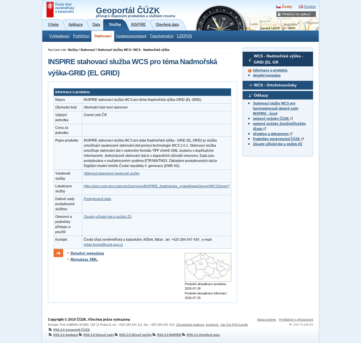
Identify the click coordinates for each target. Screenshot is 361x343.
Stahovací (102, 36)
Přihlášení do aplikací (296, 14)
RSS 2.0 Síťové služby (135, 335)
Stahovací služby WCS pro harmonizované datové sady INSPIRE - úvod (275, 108)
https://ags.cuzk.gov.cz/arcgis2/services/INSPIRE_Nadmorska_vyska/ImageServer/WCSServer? (157, 186)
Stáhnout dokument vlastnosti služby (112, 173)
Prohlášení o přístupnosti (296, 319)
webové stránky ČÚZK (271, 119)
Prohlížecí (81, 36)
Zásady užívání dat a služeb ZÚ (277, 144)
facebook (212, 324)
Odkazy (261, 95)
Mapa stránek (266, 319)
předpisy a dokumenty (271, 134)
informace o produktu (270, 70)
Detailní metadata (87, 253)
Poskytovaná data (97, 199)
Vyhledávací (59, 36)
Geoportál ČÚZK (135, 12)
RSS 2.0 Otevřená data (203, 335)
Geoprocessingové (131, 36)
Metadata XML (84, 259)
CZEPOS (184, 36)
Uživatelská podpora (190, 324)
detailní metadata (267, 75)
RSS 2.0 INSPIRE (169, 335)
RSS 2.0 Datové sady (98, 335)
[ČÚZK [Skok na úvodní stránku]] (61, 9)
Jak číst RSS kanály (234, 324)
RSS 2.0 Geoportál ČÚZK (71, 329)
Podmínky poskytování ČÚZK (277, 139)
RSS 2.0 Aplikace (65, 335)
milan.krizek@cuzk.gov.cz (103, 245)
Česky (287, 7)
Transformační (161, 36)
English (310, 7)
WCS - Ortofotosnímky (275, 85)
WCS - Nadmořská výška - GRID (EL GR (278, 59)
